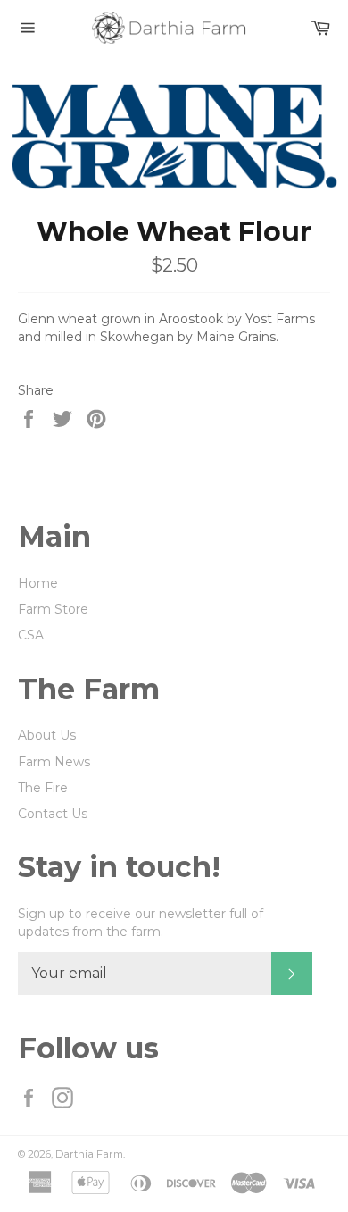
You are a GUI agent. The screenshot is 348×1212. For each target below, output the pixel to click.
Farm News (54, 762)
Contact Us (52, 814)
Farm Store (53, 609)
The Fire (43, 788)
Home (38, 583)
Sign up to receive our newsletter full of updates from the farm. (140, 922)
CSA (31, 635)
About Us (47, 735)
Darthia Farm (89, 1154)
